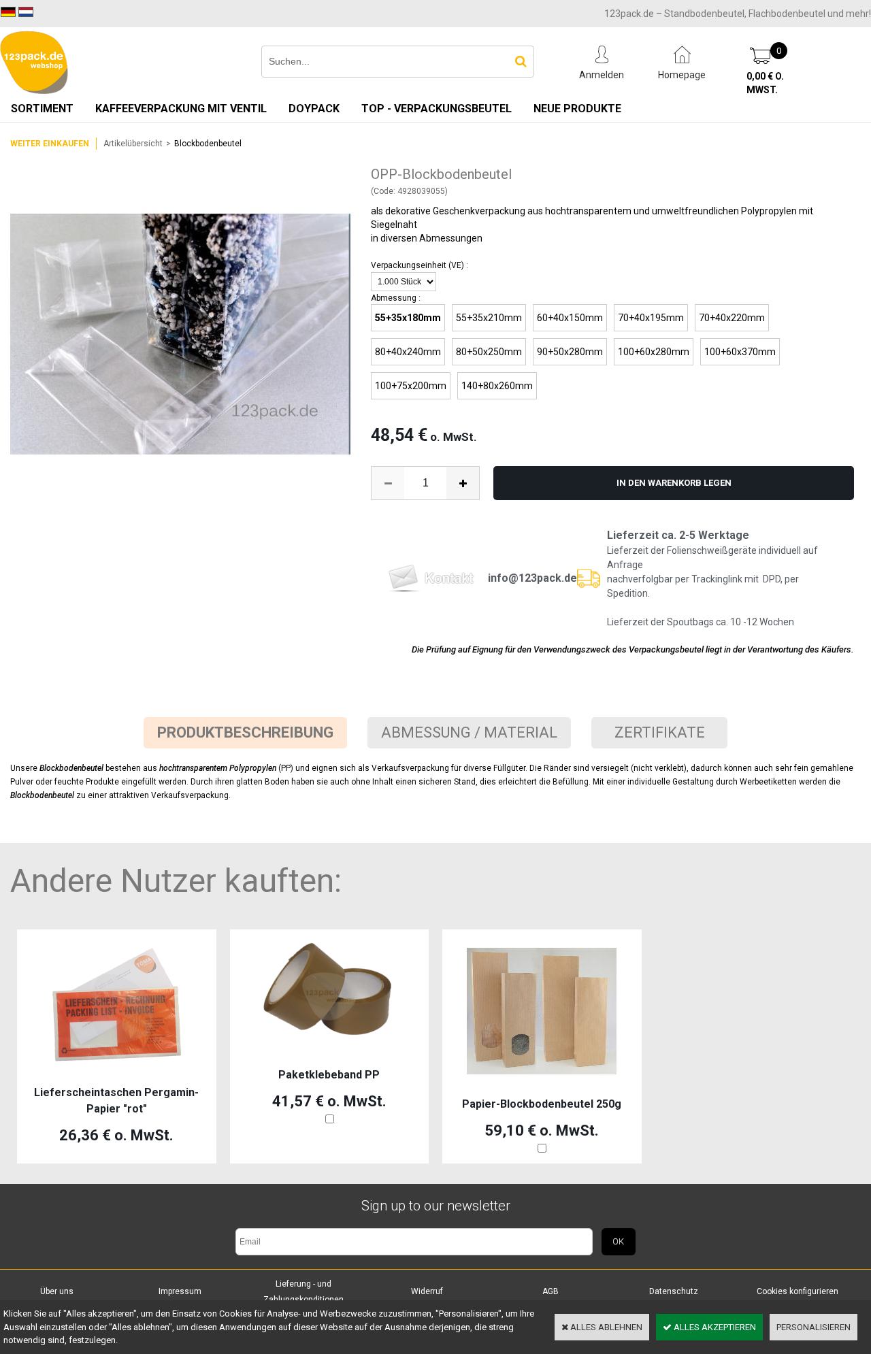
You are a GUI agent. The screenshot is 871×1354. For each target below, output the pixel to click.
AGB (550, 1291)
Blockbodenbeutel (208, 143)
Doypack (314, 108)
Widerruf (427, 1291)
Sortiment (42, 108)
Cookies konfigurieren (797, 1291)
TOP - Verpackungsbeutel (436, 108)
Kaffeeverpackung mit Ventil (181, 108)
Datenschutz (673, 1291)
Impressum (180, 1291)
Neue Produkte (577, 108)
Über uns (56, 1291)
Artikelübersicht (133, 143)
